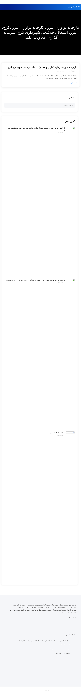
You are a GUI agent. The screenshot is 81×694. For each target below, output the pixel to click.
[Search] (6, 105)
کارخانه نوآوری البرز (73, 7)
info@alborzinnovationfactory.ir (59, 649)
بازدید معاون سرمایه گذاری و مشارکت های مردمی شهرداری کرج (42, 67)
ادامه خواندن (73, 83)
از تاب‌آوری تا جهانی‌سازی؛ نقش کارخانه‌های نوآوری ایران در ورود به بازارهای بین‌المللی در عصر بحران (36, 129)
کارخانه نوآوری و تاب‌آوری (57, 432)
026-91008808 (64, 645)
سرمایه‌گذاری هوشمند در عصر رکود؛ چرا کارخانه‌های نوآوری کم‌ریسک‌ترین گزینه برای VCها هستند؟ (35, 280)
